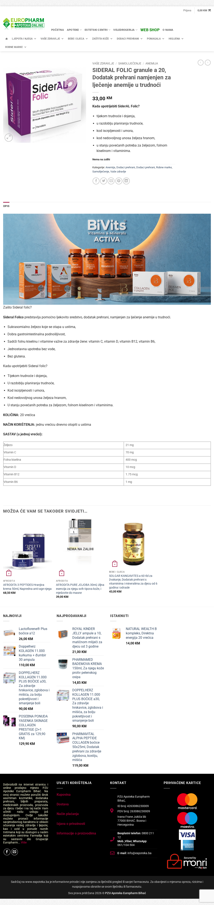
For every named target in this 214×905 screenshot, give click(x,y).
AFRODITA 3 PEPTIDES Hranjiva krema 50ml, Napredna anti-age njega (27, 587)
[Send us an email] (14, 851)
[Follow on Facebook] (7, 851)
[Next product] (201, 63)
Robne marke (14, 47)
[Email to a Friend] (111, 180)
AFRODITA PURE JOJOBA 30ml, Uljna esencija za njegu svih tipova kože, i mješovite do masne (80, 588)
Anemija (151, 63)
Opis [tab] (6, 206)
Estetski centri (96, 29)
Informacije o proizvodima (76, 833)
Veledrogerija (124, 29)
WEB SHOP (150, 30)
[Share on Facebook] (96, 180)
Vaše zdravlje (50, 38)
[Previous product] (208, 63)
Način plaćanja (68, 814)
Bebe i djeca (76, 38)
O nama (168, 29)
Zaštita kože (100, 38)
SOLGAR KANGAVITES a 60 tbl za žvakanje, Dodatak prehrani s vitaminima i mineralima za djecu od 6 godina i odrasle (133, 581)
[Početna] (6, 39)
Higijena (174, 38)
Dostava (63, 804)
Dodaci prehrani (128, 38)
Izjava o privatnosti (71, 824)
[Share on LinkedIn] (126, 180)
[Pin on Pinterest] (118, 180)
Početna (57, 29)
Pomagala (154, 38)
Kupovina (64, 795)
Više (24, 842)
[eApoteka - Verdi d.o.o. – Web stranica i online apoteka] (24, 24)
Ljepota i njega (22, 38)
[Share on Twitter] (103, 180)
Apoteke (73, 29)
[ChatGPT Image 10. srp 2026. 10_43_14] (107, 259)
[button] (187, 10)
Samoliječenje (129, 63)
